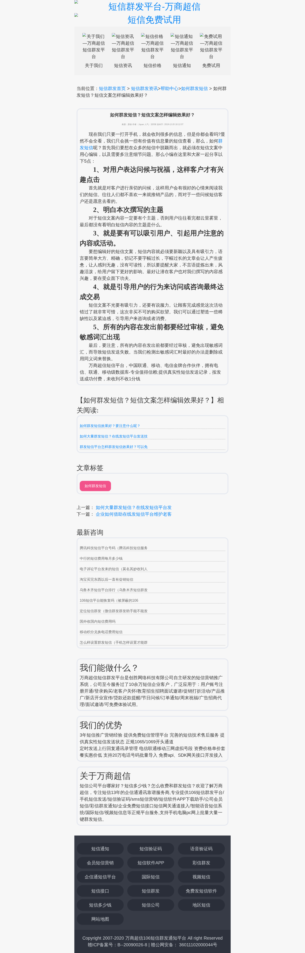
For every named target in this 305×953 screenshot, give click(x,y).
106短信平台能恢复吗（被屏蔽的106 (109, 600)
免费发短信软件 (201, 890)
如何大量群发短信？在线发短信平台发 (134, 507)
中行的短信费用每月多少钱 (101, 558)
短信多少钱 (100, 905)
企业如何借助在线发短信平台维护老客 (134, 514)
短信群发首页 (112, 88)
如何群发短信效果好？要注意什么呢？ (110, 426)
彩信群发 (201, 862)
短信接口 (100, 890)
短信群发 (151, 890)
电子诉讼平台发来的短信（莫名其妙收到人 (114, 569)
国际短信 (151, 876)
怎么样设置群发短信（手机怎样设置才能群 (114, 642)
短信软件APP (151, 862)
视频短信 (201, 876)
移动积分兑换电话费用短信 (101, 632)
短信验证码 (151, 848)
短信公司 (151, 905)
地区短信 (201, 905)
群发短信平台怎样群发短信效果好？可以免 (114, 447)
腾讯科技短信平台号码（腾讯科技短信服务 (114, 548)
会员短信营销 (100, 862)
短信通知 (100, 848)
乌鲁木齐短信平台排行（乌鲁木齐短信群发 (114, 590)
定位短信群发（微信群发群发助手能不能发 (114, 611)
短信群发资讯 (144, 88)
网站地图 (100, 919)
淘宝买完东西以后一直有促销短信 (106, 579)
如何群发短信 (194, 88)
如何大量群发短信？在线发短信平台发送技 (114, 436)
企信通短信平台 (100, 876)
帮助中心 (169, 88)
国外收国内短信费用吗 (97, 621)
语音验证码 (201, 848)
